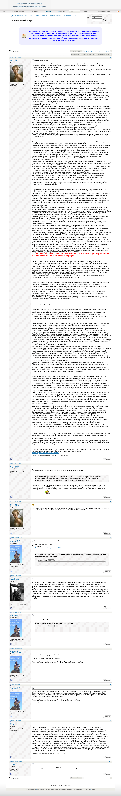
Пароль (89, 20)
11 (101, 51)
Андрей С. (15, 541)
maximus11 (16, 579)
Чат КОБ (62, 11)
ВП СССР (74, 11)
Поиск (85, 11)
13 (106, 51)
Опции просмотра (103, 54)
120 (12, 724)
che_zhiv (14, 60)
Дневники (35, 11)
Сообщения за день (103, 11)
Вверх (93, 789)
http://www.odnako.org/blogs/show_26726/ (46, 548)
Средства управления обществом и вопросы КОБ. (64, 15)
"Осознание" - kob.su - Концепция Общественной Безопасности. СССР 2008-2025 (61, 789)
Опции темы (75, 54)
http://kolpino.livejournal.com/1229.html (45, 453)
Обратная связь (31, 789)
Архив (88, 789)
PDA (4, 11)
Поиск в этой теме (88, 54)
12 (104, 51)
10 (99, 51)
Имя (88, 17)
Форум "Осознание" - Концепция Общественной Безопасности (30, 15)
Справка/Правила (18, 11)
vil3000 (13, 764)
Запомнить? (108, 17)
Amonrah (14, 467)
